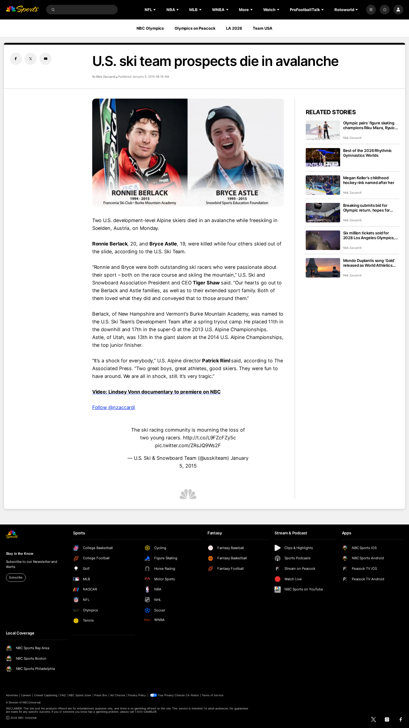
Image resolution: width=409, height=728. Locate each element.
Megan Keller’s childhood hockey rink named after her (369, 180)
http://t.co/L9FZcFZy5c (209, 438)
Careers (26, 695)
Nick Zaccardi (105, 76)
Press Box (100, 695)
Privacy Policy (137, 695)
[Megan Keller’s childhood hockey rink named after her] (323, 185)
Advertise (12, 695)
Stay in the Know (20, 553)
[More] (371, 10)
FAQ (62, 695)
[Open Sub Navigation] (155, 9)
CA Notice (192, 695)
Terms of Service (212, 695)
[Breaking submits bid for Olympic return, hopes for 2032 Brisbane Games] (323, 212)
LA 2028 (234, 28)
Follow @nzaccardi (113, 407)
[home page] (22, 9)
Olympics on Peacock (195, 28)
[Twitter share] (31, 59)
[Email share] (45, 59)
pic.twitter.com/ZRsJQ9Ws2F (188, 445)
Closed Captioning (45, 695)
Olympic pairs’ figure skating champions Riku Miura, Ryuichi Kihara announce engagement (371, 125)
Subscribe (15, 577)
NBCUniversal (31, 702)
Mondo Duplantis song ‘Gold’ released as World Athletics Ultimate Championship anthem (369, 263)
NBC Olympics (150, 28)
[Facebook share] (16, 59)
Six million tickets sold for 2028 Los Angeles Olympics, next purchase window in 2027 (369, 235)
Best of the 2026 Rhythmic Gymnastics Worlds (367, 153)
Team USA (262, 28)
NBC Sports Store (80, 695)
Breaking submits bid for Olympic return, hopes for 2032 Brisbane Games (366, 207)
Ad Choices (117, 695)
